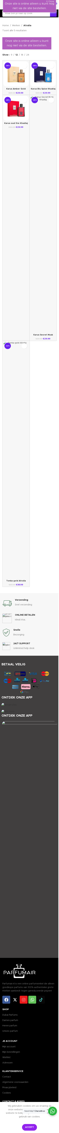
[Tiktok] (41, 1000)
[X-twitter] (15, 1000)
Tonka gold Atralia (16, 581)
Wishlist (6, 1057)
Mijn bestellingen (11, 1052)
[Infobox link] (29, 603)
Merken (16, 25)
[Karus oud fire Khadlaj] (16, 108)
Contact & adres (13, 1101)
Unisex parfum (10, 1031)
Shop (5, 1009)
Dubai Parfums (10, 1015)
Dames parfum (10, 1020)
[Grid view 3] (38, 55)
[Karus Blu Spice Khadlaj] (43, 73)
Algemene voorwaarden (15, 1082)
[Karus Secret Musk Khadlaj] (43, 214)
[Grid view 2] (33, 55)
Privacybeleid (9, 1087)
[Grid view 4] (43, 55)
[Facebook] (6, 1000)
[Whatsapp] (32, 1000)
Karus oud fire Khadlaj (16, 123)
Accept (29, 1127)
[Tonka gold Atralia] (16, 460)
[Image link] (9, 705)
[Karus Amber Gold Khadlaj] (16, 73)
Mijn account (9, 1047)
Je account (9, 1041)
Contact (6, 1077)
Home (5, 25)
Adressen (7, 1063)
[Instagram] (24, 1000)
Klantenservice (12, 1071)
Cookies (6, 1093)
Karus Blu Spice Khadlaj (43, 89)
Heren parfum (9, 1026)
